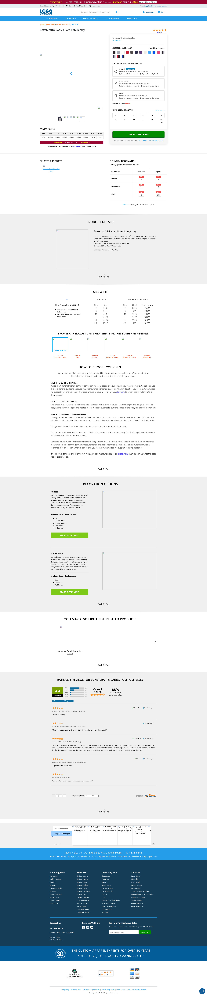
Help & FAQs (54, 897)
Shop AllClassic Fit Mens (112, 356)
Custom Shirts (82, 888)
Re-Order (53, 891)
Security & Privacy (108, 903)
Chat (70, 6)
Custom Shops (136, 885)
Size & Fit (161, 110)
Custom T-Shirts (83, 885)
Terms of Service (76, 990)
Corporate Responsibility (111, 900)
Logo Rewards (107, 891)
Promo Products (90, 19)
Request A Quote (56, 894)
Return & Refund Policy (123, 990)
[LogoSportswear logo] (46, 14)
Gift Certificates (137, 903)
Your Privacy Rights (109, 906)
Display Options (78, 796)
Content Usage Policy (107, 990)
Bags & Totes (82, 903)
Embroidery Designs (142, 894)
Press (104, 897)
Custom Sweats (82, 879)
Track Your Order (82, 6)
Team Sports (131, 19)
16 (159, 32)
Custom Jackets (82, 876)
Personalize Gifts (83, 909)
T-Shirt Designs (140, 891)
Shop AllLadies (95, 356)
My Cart (52, 882)
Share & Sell (135, 882)
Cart (161, 12)
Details (108, 2)
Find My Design (55, 879)
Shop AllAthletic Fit (147, 356)
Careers (104, 882)
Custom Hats (81, 894)
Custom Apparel (51, 19)
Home (42, 24)
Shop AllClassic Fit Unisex (129, 356)
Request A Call (55, 900)
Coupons (53, 885)
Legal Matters (107, 909)
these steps (123, 453)
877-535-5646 (59, 6)
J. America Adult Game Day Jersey (51, 170)
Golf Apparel (81, 906)
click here (120, 391)
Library (104, 894)
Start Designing (138, 134)
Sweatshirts (50, 24)
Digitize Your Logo (138, 897)
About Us (105, 879)
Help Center (96, 6)
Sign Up (144, 932)
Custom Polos (82, 882)
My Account (54, 876)
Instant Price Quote (156, 141)
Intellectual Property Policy (91, 990)
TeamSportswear (83, 900)
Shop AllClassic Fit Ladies (60, 356)
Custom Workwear (83, 891)
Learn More (116, 40)
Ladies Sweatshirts (63, 24)
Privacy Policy (65, 990)
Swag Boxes (135, 876)
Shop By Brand (112, 19)
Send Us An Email (68, 932)
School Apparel (136, 900)
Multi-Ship (135, 879)
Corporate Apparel (83, 912)
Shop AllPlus (77, 356)
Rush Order (70, 19)
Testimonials (106, 885)
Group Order (136, 888)
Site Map (105, 912)
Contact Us (54, 903)
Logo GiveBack (107, 888)
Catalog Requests (137, 906)
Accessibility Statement (139, 990)
